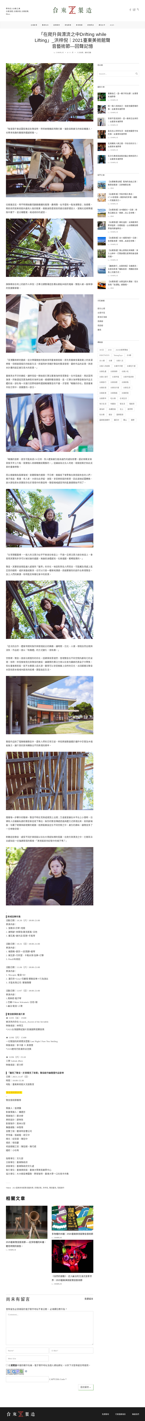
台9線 (129, 355)
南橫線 (100, 321)
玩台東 (102, 415)
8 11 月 (70, 53)
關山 (125, 420)
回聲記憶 (38, 1188)
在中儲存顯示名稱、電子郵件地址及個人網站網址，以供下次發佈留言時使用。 (49, 1365)
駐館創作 (60, 1188)
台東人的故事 (104, 366)
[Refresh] (26, 1370)
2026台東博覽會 (122, 350)
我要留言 (89, 1299)
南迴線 (100, 325)
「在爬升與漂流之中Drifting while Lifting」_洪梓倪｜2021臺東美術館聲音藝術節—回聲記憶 (72, 40)
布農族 (113, 404)
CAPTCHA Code (57, 1379)
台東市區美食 (128, 377)
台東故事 (34, 25)
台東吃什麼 (131, 366)
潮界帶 (130, 409)
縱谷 (110, 415)
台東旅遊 (113, 382)
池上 (121, 409)
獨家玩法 (45, 25)
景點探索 (68, 25)
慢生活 (122, 404)
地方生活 (102, 404)
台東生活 (126, 388)
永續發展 (112, 409)
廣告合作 (102, 25)
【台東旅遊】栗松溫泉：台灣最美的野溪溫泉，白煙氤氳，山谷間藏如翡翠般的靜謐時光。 (123, 225)
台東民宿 (102, 388)
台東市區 (101, 313)
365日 (101, 350)
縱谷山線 (101, 308)
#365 (112, 25)
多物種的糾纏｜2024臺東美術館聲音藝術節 (72, 1233)
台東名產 (102, 372)
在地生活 (123, 398)
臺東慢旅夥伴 (104, 420)
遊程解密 (56, 25)
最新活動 (88, 53)
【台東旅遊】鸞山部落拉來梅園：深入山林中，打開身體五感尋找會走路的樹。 (123, 253)
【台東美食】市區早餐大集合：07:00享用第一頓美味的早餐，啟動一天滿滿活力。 (122, 197)
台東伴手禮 (118, 366)
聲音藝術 (52, 1188)
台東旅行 (102, 382)
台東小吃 (125, 372)
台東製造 (113, 393)
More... (8, 14)
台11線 (102, 361)
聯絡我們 (135, 1414)
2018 (109, 350)
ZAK (112, 188)
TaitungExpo (118, 355)
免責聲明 (105, 1414)
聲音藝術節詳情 (14, 1092)
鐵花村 (116, 420)
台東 (110, 361)
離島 (99, 330)
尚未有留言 (18, 1299)
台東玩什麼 (114, 388)
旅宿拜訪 (90, 25)
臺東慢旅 (119, 415)
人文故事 (80, 53)
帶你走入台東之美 (13, 8)
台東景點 (125, 382)
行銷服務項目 (120, 1414)
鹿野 (133, 420)
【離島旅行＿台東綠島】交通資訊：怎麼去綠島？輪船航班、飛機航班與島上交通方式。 (123, 269)
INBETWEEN (104, 355)
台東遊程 (125, 393)
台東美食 (102, 393)
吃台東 (113, 398)
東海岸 (102, 409)
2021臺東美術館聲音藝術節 (22, 1188)
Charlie (60, 53)
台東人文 (119, 361)
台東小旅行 (103, 377)
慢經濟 (132, 404)
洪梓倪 (45, 1188)
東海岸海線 (102, 317)
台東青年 (102, 398)
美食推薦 (79, 25)
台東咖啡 (113, 372)
